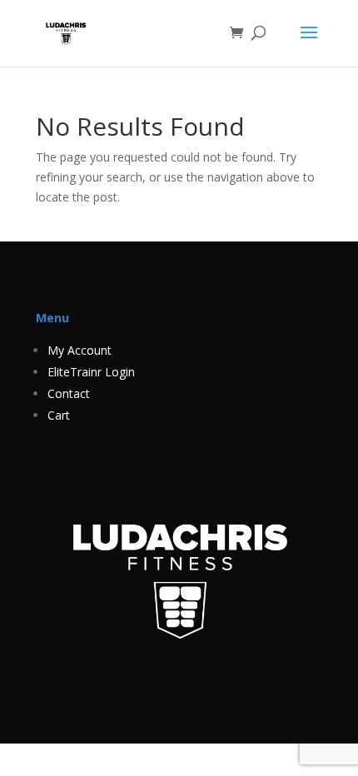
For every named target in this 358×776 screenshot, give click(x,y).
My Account (79, 350)
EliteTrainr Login (91, 372)
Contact (68, 393)
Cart (58, 415)
